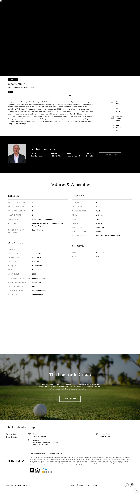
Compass (100, 457)
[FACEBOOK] (127, 485)
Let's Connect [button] (70, 399)
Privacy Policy (91, 485)
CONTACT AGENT (110, 155)
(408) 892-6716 (106, 436)
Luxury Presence (24, 485)
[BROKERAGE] (132, 485)
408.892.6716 (56, 156)
